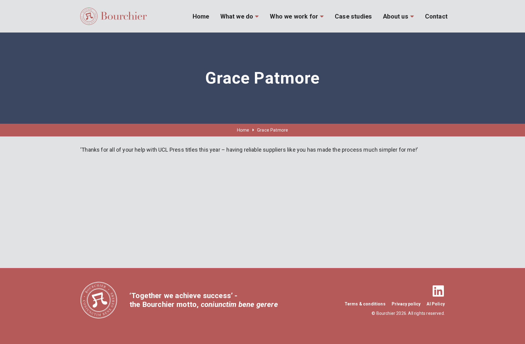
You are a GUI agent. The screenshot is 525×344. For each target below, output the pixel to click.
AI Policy (436, 303)
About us (395, 16)
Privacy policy (406, 303)
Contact (436, 16)
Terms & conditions (365, 303)
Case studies (353, 16)
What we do (236, 16)
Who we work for (294, 16)
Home (201, 16)
